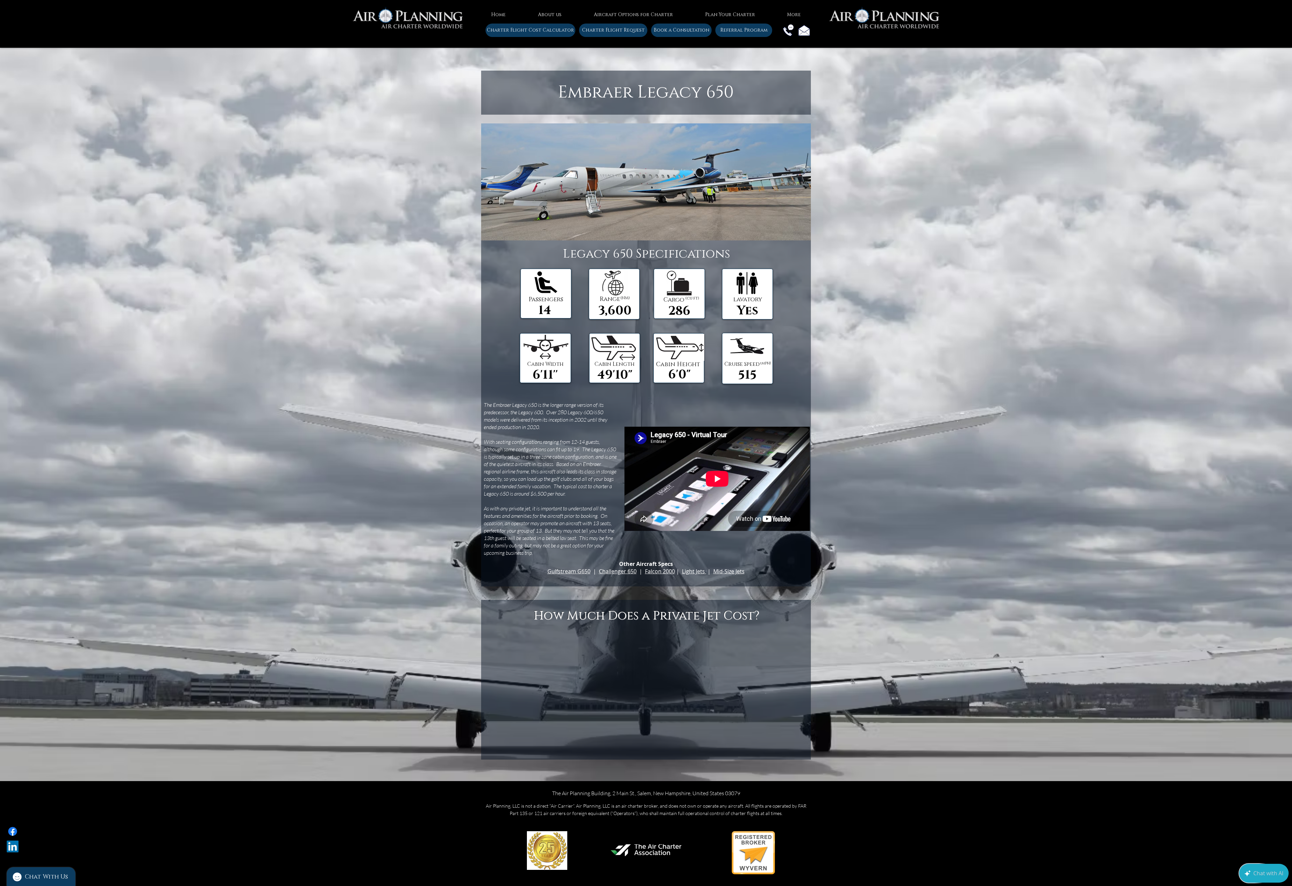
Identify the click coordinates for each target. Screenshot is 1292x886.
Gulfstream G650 (568, 571)
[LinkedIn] (13, 846)
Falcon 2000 (660, 571)
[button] (550, 12)
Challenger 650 (618, 571)
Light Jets (694, 571)
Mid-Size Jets (729, 571)
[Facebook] (13, 831)
